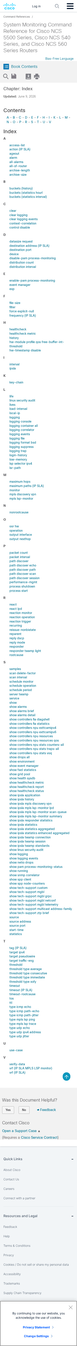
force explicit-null (21, 311)
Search (5, 76)
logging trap (18, 451)
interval (14, 364)
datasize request (21, 241)
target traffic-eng (21, 960)
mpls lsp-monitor (21, 498)
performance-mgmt (23, 582)
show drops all (19, 757)
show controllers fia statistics (29, 723)
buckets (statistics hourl (26, 192)
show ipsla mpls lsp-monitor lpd (31, 808)
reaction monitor (20, 613)
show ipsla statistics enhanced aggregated (39, 833)
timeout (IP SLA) (20, 990)
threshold (15, 964)
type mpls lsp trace (22, 1024)
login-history (18, 455)
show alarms (18, 706)
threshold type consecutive (28, 973)
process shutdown (22, 586)
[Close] (70, 1307)
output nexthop (20, 539)
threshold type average (25, 969)
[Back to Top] (66, 1076)
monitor (14, 490)
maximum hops (19, 481)
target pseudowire (22, 956)
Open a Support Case (20, 1131)
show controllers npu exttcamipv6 (32, 732)
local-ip (14, 413)
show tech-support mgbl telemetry (33, 904)
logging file (17, 438)
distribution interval (22, 267)
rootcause (16, 655)
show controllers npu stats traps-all (34, 749)
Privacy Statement (36, 1327)
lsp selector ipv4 (20, 463)
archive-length (19, 170)
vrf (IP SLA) (17, 1072)
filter (12, 307)
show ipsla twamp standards (29, 845)
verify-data (17, 1064)
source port (17, 925)
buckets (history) (21, 188)
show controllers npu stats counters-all (36, 744)
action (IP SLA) (19, 149)
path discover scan (22, 573)
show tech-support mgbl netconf (32, 900)
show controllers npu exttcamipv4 (32, 727)
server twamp (18, 694)
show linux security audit (26, 850)
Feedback (48, 1110)
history (14, 338)
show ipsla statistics (23, 824)
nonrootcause (18, 512)
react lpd (15, 608)
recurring (15, 625)
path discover (18, 561)
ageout (14, 153)
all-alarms (16, 162)
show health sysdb (22, 778)
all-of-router (18, 166)
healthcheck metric (22, 333)
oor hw (14, 526)
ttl (10, 1002)
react (13, 604)
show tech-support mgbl (26, 892)
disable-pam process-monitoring (32, 258)
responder (16, 646)
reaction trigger (20, 621)
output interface (20, 534)
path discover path (22, 569)
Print (36, 76)
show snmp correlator (24, 875)
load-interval (18, 409)
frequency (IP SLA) (22, 315)
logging (14, 417)
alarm (13, 157)
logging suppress (21, 447)
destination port (20, 250)
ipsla (12, 368)
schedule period (20, 690)
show (13, 702)
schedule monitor (21, 681)
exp (12, 289)
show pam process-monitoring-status (35, 866)
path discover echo (22, 565)
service (14, 698)
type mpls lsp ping (22, 1019)
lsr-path (15, 468)
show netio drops (21, 862)
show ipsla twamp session (27, 841)
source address (20, 921)
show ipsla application (24, 795)
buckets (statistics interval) (28, 196)
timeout (14, 985)
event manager (19, 285)
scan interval (18, 677)
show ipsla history (21, 799)
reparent (15, 634)
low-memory (18, 459)
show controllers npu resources (31, 736)
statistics (15, 934)
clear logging (18, 215)
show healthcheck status (26, 791)
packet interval (19, 557)
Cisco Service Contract (39, 1137)
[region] (38, 1323)
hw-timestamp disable (25, 350)
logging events (19, 434)
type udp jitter (19, 1036)
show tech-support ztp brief (29, 913)
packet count (18, 552)
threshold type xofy (22, 981)
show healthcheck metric (26, 782)
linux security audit (22, 400)
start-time (16, 930)
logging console (20, 421)
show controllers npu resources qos (34, 740)
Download (28, 76)
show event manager (23, 766)
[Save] (14, 76)
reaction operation (22, 617)
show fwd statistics (22, 770)
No (24, 1110)
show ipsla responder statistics (30, 820)
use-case (16, 1050)
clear (12, 210)
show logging (18, 854)
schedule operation (22, 685)
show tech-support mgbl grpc (30, 896)
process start (18, 590)
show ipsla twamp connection (30, 837)
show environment (22, 761)
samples (15, 669)
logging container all (23, 425)
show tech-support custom (28, 888)
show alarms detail (22, 715)
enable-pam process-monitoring (32, 280)
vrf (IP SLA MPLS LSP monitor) (30, 1068)
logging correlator (21, 430)
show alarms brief (21, 711)
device (14, 254)
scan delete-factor (22, 673)
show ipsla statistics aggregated (32, 829)
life (11, 396)
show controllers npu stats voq (30, 753)
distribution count (21, 262)
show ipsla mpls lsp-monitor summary (35, 816)
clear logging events (23, 219)
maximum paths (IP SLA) (26, 486)
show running (18, 871)
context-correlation (22, 223)
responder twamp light (25, 651)
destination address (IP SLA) (29, 245)
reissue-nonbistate (22, 630)
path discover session (24, 578)
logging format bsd (22, 442)
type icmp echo (20, 1007)
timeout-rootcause (22, 994)
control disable (19, 227)
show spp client (20, 879)
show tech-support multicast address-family (40, 909)
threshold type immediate (27, 977)
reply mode (17, 642)
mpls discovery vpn (22, 494)
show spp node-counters (27, 883)
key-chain (16, 382)
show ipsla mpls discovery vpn (30, 803)
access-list (17, 145)
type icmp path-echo (24, 1011)
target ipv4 (17, 952)
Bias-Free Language (59, 58)
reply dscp (16, 638)
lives (12, 404)
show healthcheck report (26, 787)
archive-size (18, 174)
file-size (14, 303)
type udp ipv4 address (25, 1032)
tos (11, 998)
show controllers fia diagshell (29, 719)
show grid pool (19, 774)
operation (16, 530)
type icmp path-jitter (23, 1015)
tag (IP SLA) (18, 948)
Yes (8, 1110)
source (14, 917)
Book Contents (24, 66)
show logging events (23, 858)
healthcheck (17, 329)
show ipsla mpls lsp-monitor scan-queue (38, 812)
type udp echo (19, 1028)
